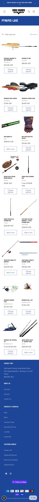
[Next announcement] (35, 3)
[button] (4, 11)
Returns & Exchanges (11, 460)
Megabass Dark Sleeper (10, 98)
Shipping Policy (9, 465)
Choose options (10, 70)
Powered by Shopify (27, 498)
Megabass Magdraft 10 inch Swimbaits (10, 59)
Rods (5, 412)
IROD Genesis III (8, 137)
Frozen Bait (7, 437)
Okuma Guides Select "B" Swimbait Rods (27, 341)
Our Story (7, 389)
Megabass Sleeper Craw (28, 98)
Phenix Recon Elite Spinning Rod (9, 220)
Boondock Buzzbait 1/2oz (9, 301)
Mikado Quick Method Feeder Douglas (9, 177)
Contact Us (7, 399)
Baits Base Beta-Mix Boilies (27, 137)
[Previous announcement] (4, 3)
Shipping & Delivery (10, 455)
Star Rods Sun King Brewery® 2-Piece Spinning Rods (27, 220)
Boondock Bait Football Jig (10, 341)
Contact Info (8, 450)
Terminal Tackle (9, 422)
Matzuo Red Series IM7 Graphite (10, 261)
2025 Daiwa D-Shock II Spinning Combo (28, 261)
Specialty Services (10, 427)
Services (7, 394)
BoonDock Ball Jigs (27, 300)
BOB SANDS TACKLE (16, 498)
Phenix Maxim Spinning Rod (28, 177)
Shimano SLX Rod (26, 58)
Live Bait (7, 432)
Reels (6, 417)
